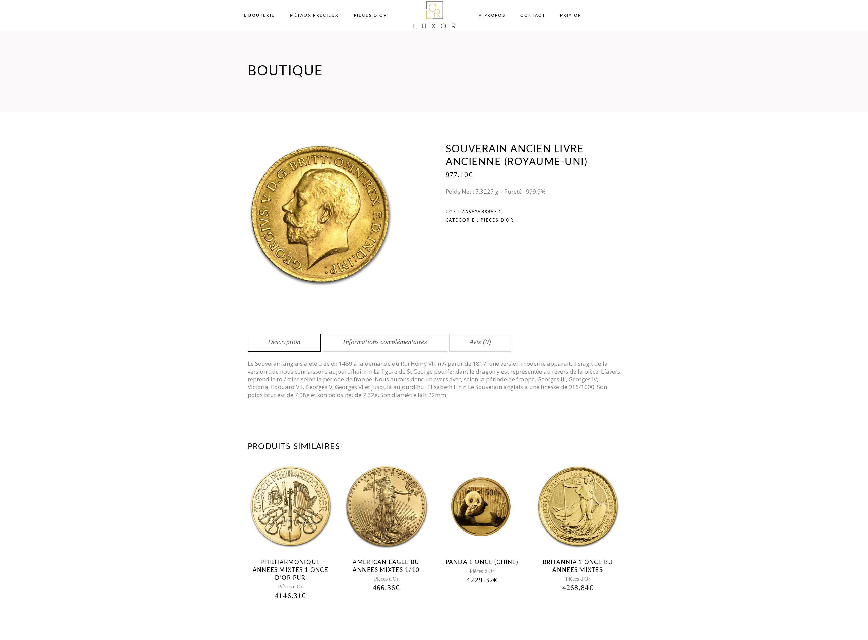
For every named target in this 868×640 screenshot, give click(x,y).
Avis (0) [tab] (480, 341)
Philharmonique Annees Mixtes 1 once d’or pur (291, 570)
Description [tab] (284, 341)
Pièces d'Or (497, 220)
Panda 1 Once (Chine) (482, 562)
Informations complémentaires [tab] (385, 341)
